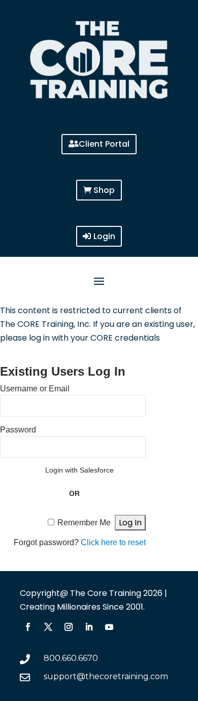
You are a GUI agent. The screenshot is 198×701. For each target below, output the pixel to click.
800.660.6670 (71, 658)
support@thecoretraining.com (106, 676)
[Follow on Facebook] (28, 627)
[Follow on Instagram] (68, 627)
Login (104, 236)
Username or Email (35, 388)
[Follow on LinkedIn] (89, 627)
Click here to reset (113, 542)
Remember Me (84, 522)
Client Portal (104, 144)
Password (18, 429)
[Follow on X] (48, 627)
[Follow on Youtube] (109, 627)
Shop (104, 190)
